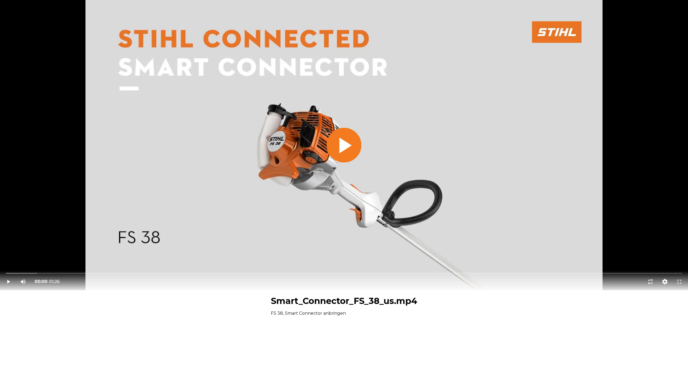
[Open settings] (665, 281)
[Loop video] (650, 281)
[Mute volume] (23, 281)
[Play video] (8, 281)
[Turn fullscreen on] (679, 281)
